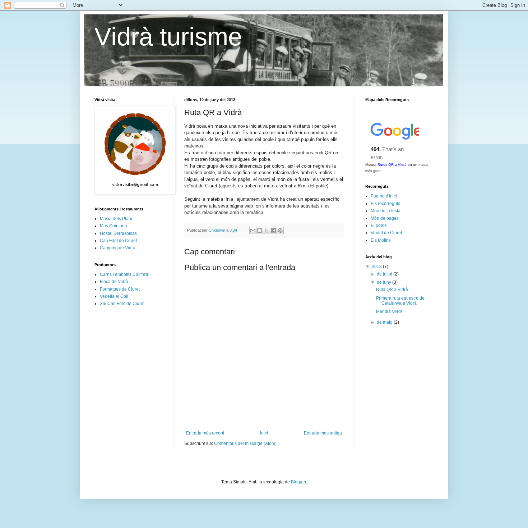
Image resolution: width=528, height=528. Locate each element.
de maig (385, 322)
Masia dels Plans (116, 218)
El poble (379, 225)
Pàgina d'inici (384, 196)
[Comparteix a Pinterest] (280, 230)
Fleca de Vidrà (114, 281)
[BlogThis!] (259, 230)
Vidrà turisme (168, 37)
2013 (377, 266)
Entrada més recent (205, 433)
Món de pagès (385, 218)
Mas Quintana (113, 225)
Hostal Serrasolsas (118, 233)
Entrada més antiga (323, 433)
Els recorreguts (385, 203)
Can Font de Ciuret (118, 240)
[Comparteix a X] (266, 230)
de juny (384, 282)
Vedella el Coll (114, 296)
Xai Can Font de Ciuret (122, 303)
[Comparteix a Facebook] (273, 230)
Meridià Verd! (389, 311)
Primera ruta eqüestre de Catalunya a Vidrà (400, 301)
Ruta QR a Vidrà (392, 289)
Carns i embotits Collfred (124, 274)
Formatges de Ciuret (120, 289)
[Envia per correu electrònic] (252, 230)
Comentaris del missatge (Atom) (245, 443)
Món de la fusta (385, 210)
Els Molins (381, 240)
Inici (264, 433)
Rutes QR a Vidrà (392, 165)
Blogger (298, 481)
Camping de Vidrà (117, 247)
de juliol (385, 274)
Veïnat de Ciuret (386, 232)
